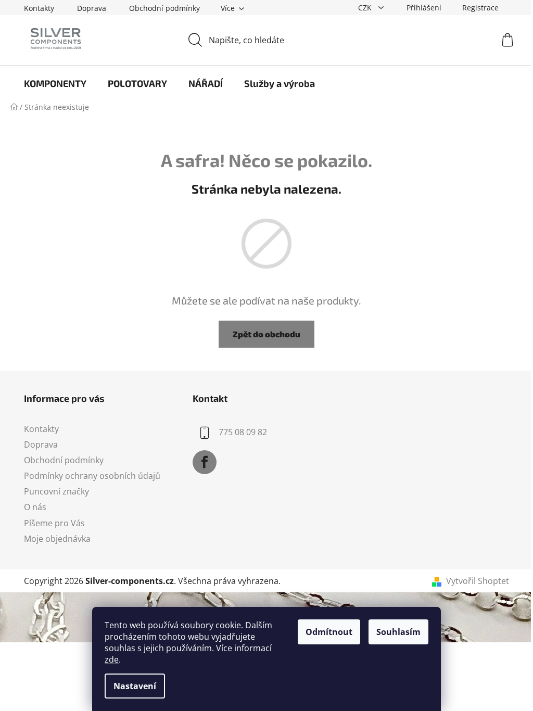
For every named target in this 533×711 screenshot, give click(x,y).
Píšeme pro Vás (54, 523)
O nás (35, 507)
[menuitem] (55, 83)
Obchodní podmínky (164, 8)
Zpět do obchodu (266, 334)
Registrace (480, 7)
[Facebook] (205, 462)
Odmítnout (329, 632)
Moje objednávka (57, 538)
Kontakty (39, 8)
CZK (366, 7)
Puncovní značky (56, 491)
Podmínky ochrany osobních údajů (92, 475)
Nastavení (134, 686)
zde (112, 659)
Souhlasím (398, 632)
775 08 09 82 (243, 432)
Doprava (91, 8)
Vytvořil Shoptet (477, 581)
